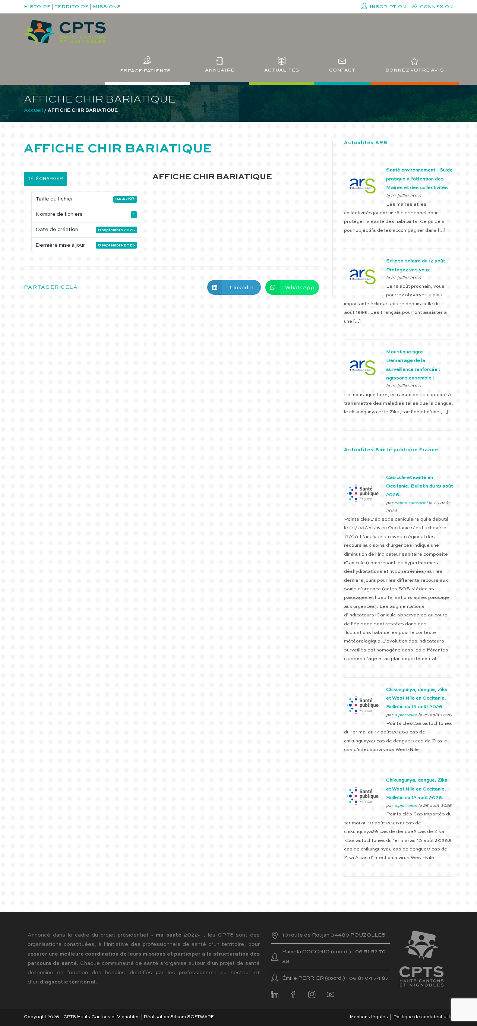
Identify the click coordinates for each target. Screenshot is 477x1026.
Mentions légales (369, 1017)
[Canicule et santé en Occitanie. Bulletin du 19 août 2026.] (362, 493)
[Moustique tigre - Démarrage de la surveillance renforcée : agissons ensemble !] (362, 367)
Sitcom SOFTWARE (192, 1017)
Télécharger (45, 179)
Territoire (71, 6)
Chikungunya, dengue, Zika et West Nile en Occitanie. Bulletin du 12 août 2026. (417, 789)
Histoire (37, 6)
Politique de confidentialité (423, 1017)
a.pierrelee (405, 715)
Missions (107, 6)
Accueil (33, 110)
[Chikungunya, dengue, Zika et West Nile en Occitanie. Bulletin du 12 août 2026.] (362, 795)
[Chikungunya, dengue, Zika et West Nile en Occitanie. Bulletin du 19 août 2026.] (362, 705)
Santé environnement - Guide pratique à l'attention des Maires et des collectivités (419, 179)
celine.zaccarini (410, 503)
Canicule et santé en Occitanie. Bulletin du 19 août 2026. (419, 486)
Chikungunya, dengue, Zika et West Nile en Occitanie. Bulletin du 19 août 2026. (417, 698)
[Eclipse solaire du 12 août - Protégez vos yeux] (362, 276)
